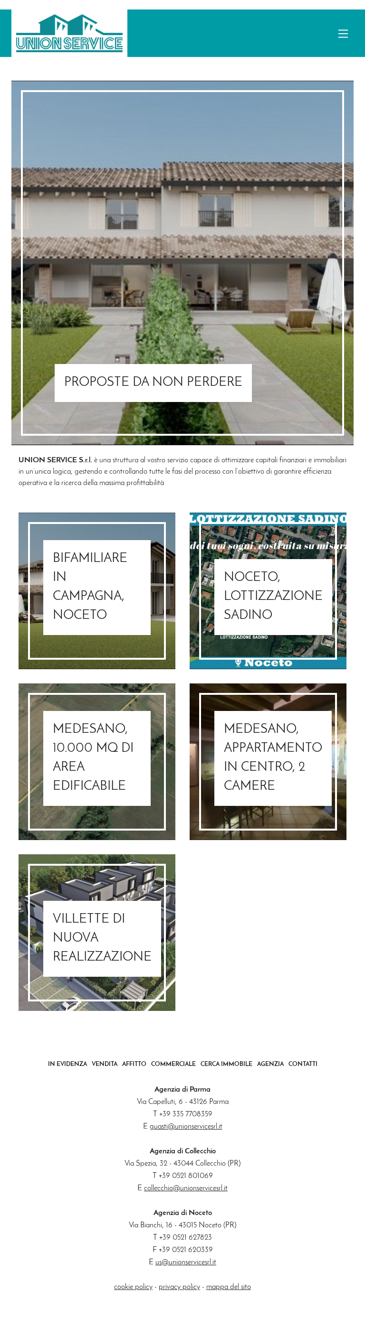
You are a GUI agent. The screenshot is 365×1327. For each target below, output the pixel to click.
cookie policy (133, 1287)
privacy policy (179, 1287)
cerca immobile (226, 1064)
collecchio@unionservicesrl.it (186, 1188)
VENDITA (104, 1064)
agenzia (270, 1064)
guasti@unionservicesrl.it (186, 1127)
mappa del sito (228, 1287)
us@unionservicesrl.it (185, 1262)
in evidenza (67, 1064)
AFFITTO (134, 1064)
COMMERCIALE (173, 1064)
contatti (302, 1064)
